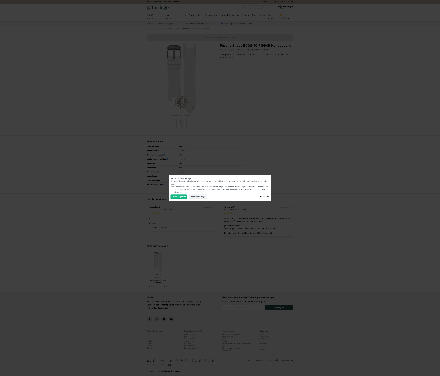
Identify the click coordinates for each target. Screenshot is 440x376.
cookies (219, 181)
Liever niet (264, 197)
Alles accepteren (178, 196)
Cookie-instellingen (198, 196)
